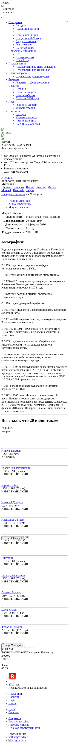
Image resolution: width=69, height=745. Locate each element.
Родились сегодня (26, 104)
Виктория (7, 557)
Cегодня (21, 25)
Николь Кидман (11, 450)
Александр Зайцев (12, 519)
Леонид (40, 187)
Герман (7, 187)
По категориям (25, 47)
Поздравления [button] (17, 63)
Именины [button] (14, 111)
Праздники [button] (15, 22)
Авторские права (18, 724)
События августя (26, 92)
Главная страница (19, 200)
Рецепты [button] (13, 79)
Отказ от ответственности (24, 727)
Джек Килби (9, 609)
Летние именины (26, 120)
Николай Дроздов (12, 502)
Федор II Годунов (11, 626)
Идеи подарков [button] (17, 73)
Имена (12, 703)
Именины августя (26, 117)
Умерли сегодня (25, 107)
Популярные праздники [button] (22, 50)
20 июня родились (19, 203)
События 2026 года (27, 98)
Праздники (15, 693)
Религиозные (23, 44)
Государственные (26, 41)
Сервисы (13, 712)
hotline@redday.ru (18, 736)
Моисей (6, 190)
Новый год (22, 60)
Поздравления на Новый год (33, 69)
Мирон (52, 187)
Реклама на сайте (18, 721)
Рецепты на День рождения (32, 82)
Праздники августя (27, 28)
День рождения (25, 57)
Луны (11, 709)
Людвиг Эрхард (11, 592)
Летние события (25, 95)
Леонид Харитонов (13, 575)
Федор (30, 190)
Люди (11, 700)
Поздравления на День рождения (36, 66)
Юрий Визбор (9, 485)
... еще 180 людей (12, 538)
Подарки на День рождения (32, 76)
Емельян (19, 187)
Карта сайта (18, 740)
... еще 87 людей (12, 645)
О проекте (14, 718)
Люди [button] (11, 101)
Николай (18, 190)
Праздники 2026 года (28, 38)
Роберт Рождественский (16, 467)
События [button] (13, 85)
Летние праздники (27, 34)
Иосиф (30, 187)
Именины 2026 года (28, 123)
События (13, 696)
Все (18, 53)
